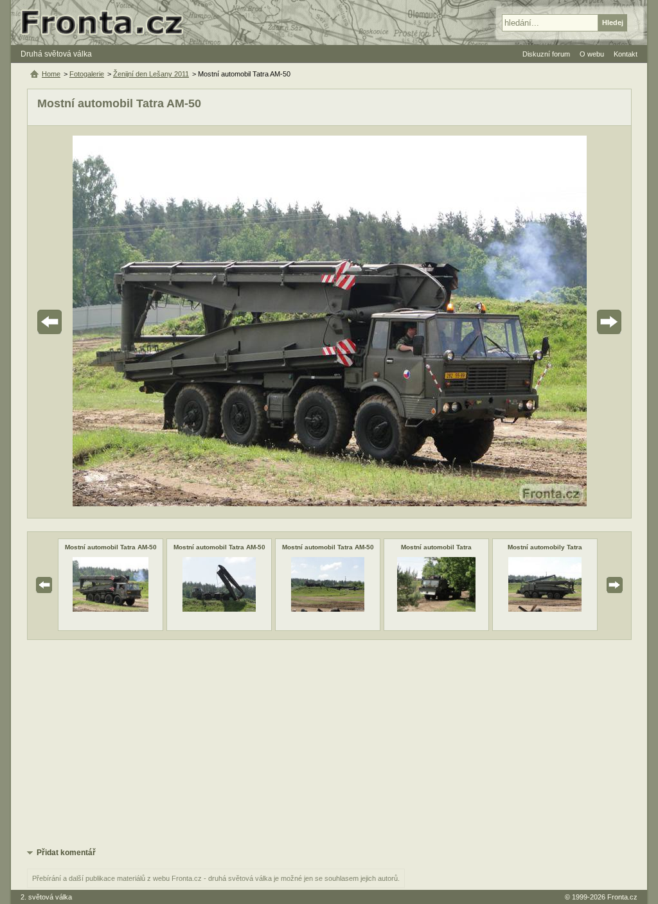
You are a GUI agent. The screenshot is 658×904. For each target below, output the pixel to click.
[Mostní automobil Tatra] (436, 609)
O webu (592, 54)
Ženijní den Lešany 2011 (151, 74)
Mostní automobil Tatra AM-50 (111, 547)
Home (51, 74)
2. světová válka (46, 897)
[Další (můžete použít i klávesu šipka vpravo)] (573, 322)
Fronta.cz (622, 897)
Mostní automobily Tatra (545, 547)
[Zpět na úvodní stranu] (107, 22)
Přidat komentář (66, 852)
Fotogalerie (86, 74)
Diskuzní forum (546, 54)
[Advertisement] (329, 743)
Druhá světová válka (56, 53)
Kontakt (625, 54)
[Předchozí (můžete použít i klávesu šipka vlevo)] (85, 322)
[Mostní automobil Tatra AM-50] (110, 609)
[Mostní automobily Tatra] (545, 609)
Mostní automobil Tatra (436, 547)
